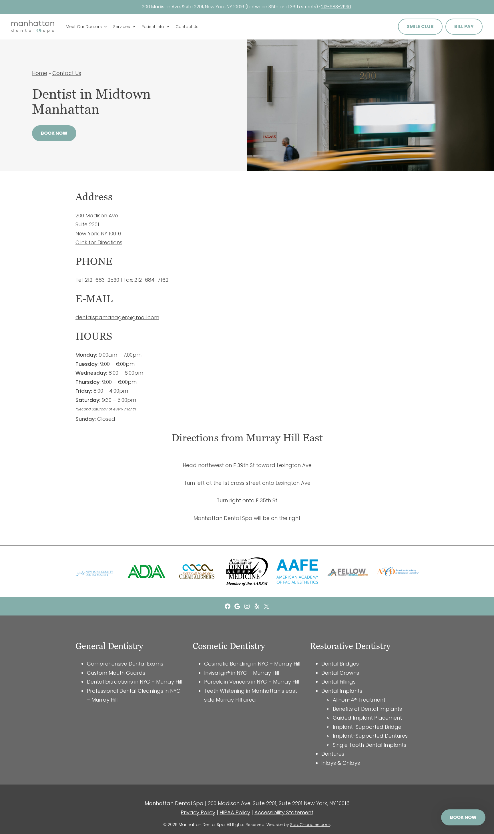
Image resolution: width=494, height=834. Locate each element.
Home (39, 73)
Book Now (54, 133)
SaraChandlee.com (310, 824)
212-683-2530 (336, 6)
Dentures (332, 753)
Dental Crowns (340, 672)
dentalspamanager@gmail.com (117, 317)
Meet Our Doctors (84, 26)
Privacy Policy (198, 812)
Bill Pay (464, 26)
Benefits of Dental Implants (367, 708)
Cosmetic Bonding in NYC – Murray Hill (252, 663)
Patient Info (153, 26)
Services (121, 26)
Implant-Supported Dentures (370, 735)
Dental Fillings (338, 681)
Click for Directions (98, 242)
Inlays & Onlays (340, 763)
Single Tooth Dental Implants (369, 744)
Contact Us (187, 26)
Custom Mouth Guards (116, 672)
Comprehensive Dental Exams (125, 663)
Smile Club (420, 26)
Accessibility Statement (283, 812)
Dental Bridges (340, 663)
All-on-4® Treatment (359, 699)
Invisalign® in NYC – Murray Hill (241, 672)
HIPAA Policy (235, 812)
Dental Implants (341, 690)
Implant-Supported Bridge (367, 726)
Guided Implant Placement (367, 717)
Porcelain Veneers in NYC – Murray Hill (251, 681)
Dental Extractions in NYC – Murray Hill (134, 681)
